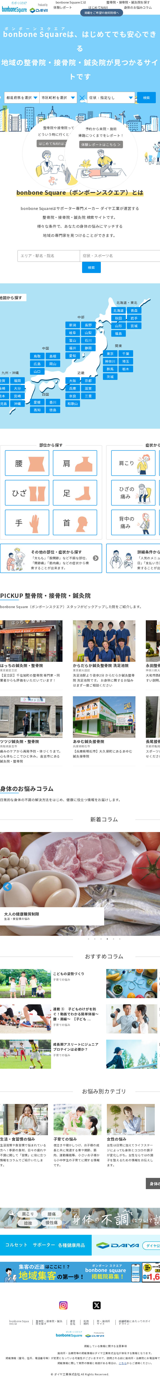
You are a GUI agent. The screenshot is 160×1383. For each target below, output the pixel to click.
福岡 (17, 380)
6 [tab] (120, 939)
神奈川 (110, 361)
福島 (118, 333)
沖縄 (17, 403)
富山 (72, 340)
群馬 (110, 368)
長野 (88, 324)
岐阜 (72, 332)
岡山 (52, 363)
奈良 (72, 395)
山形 (118, 325)
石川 (88, 340)
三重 (88, 395)
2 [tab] (95, 939)
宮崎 (17, 395)
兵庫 (72, 388)
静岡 (88, 347)
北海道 (118, 310)
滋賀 (88, 388)
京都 (88, 380)
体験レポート (63, 7)
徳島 (52, 409)
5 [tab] (113, 939)
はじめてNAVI (98, 7)
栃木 (125, 368)
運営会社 (72, 1322)
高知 (37, 409)
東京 (110, 353)
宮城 (134, 325)
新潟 (72, 324)
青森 (134, 310)
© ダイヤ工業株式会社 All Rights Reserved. (80, 1374)
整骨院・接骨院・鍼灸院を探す (49, 1322)
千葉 (125, 353)
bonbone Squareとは (19, 1322)
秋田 (118, 318)
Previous (4, 884)
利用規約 (86, 1322)
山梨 (88, 332)
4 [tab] (107, 939)
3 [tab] (101, 939)
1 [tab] (88, 939)
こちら (123, 1363)
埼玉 (125, 361)
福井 (72, 347)
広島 (37, 363)
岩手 (134, 318)
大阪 (72, 380)
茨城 (110, 376)
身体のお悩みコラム (138, 7)
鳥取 (37, 356)
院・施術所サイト (103, 1322)
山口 (37, 371)
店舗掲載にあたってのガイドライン (135, 1322)
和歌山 (73, 403)
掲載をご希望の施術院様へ (101, 13)
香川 (52, 402)
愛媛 (37, 402)
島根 (52, 356)
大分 (17, 388)
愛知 (72, 355)
